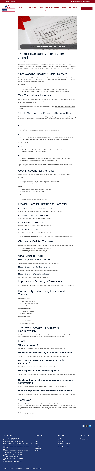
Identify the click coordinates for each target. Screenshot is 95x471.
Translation (64, 7)
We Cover (21, 7)
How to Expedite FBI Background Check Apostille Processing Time (34, 415)
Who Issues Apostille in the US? (27, 413)
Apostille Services (31, 7)
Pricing (44, 10)
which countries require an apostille (33, 236)
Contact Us (50, 10)
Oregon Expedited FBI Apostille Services (49, 7)
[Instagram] (86, 426)
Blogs (21, 412)
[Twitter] (90, 426)
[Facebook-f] (83, 426)
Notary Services (73, 7)
